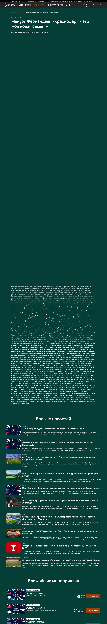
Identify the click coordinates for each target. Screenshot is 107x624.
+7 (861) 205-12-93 (88, 4)
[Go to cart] (100, 5)
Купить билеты (93, 596)
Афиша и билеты (25, 5)
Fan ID (68, 5)
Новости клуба (38, 5)
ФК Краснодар (10, 5)
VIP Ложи (60, 5)
